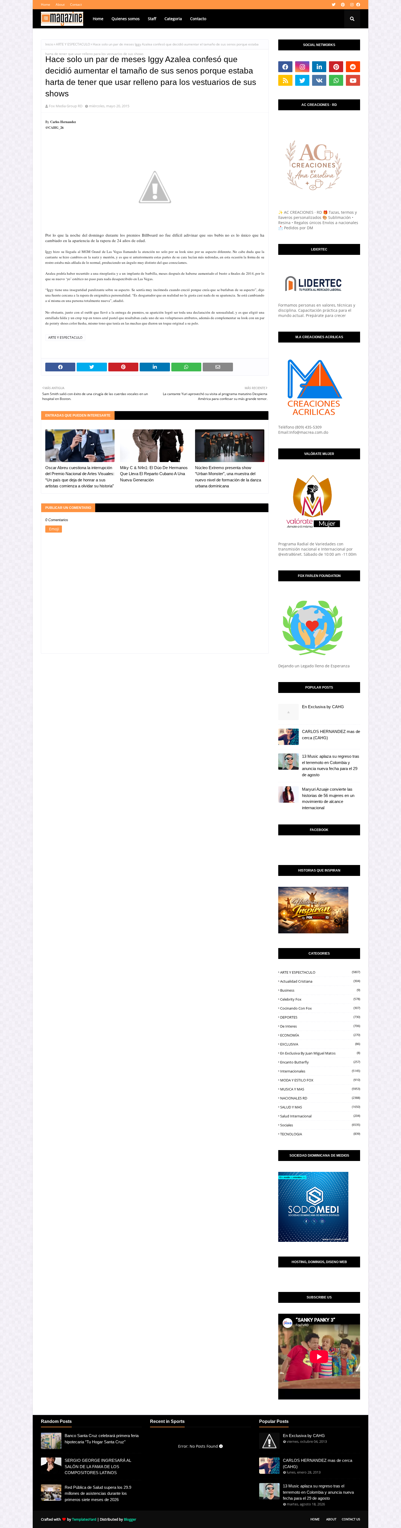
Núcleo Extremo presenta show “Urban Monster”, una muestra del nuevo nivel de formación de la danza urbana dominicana (228, 476)
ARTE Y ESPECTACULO (73, 44)
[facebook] (357, 4)
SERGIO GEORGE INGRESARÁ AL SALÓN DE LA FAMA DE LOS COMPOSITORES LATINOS (98, 1466)
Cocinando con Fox (320, 1008)
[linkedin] (319, 66)
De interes (320, 1026)
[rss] (285, 80)
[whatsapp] (336, 80)
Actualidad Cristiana (320, 981)
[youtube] (353, 80)
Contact (76, 4)
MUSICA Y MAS (320, 1089)
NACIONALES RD (320, 1098)
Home (45, 4)
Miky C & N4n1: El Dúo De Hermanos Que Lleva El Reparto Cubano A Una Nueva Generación (154, 473)
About (60, 4)
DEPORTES (320, 1017)
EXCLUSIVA (320, 1044)
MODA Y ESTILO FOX (320, 1080)
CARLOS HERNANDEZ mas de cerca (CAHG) (331, 734)
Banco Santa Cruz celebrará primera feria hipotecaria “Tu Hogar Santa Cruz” (102, 1438)
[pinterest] (343, 4)
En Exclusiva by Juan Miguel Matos (320, 1053)
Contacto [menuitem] (198, 18)
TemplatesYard (84, 1519)
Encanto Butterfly (320, 1062)
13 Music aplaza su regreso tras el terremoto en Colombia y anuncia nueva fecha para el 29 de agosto (330, 765)
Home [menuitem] (98, 18)
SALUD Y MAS (320, 1107)
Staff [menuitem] (152, 18)
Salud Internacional (320, 1116)
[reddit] (353, 66)
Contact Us (351, 1519)
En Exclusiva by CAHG (323, 706)
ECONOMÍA (320, 1035)
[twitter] (333, 4)
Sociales (320, 1125)
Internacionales (320, 1071)
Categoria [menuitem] (173, 18)
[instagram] (352, 4)
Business (320, 990)
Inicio (49, 44)
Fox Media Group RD (65, 105)
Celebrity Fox (320, 999)
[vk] (319, 80)
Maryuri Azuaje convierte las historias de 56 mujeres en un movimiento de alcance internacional (328, 798)
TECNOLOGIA (320, 1134)
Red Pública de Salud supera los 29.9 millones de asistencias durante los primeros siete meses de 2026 (98, 1493)
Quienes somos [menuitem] (126, 18)
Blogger (130, 1519)
